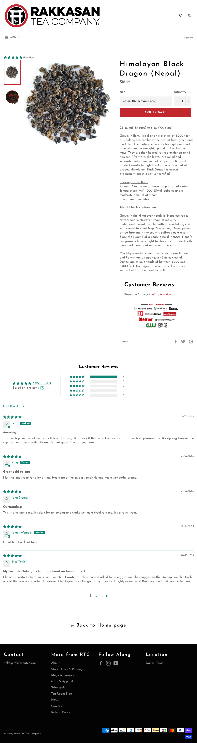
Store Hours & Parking (67, 669)
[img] (12, 417)
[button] (13, 57)
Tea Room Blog (61, 693)
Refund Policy (60, 712)
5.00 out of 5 (42, 383)
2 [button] (97, 596)
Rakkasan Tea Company (27, 733)
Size (122, 92)
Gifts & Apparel (62, 681)
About (55, 663)
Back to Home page (100, 625)
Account (188, 38)
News (55, 699)
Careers (56, 706)
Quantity (180, 92)
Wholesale (58, 687)
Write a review (161, 294)
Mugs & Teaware (62, 675)
